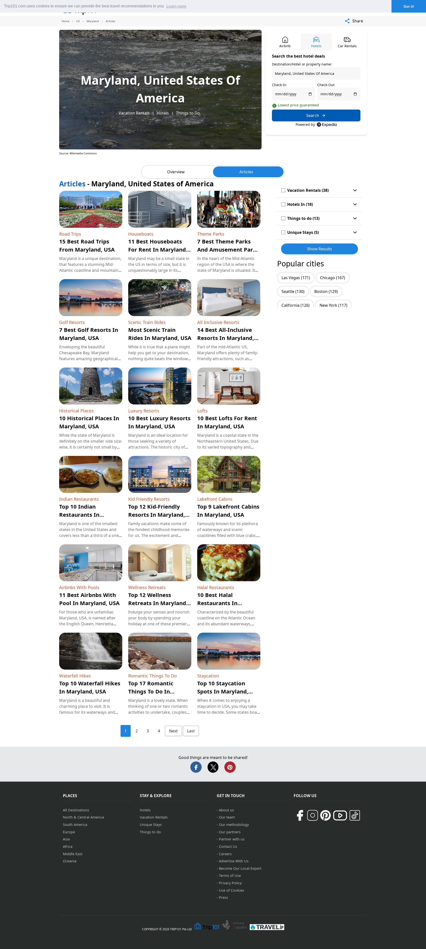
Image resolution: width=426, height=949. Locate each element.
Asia (66, 839)
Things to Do (188, 113)
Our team (227, 817)
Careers (225, 854)
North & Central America (83, 817)
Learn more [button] (176, 6)
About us (226, 810)
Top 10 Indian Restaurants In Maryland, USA (79, 514)
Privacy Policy (230, 883)
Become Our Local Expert (240, 868)
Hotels (163, 113)
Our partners (230, 832)
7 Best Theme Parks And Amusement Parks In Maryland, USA (228, 249)
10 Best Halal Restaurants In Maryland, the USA (222, 603)
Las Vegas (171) (296, 277)
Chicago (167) (332, 277)
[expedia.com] (327, 124)
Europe (69, 832)
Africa (67, 846)
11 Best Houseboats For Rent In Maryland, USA (157, 249)
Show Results (319, 249)
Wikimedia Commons (83, 153)
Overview (176, 172)
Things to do (150, 832)
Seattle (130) (293, 291)
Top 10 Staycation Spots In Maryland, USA (222, 691)
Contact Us (228, 846)
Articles (246, 172)
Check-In (279, 84)
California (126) (296, 305)
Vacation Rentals (134, 113)
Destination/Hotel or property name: (302, 64)
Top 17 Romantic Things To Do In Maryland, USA (150, 691)
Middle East (72, 854)
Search (312, 115)
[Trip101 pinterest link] (325, 815)
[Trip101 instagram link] (312, 815)
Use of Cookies (231, 890)
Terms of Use (230, 875)
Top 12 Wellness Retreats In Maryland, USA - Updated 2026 (158, 603)
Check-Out (326, 84)
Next (173, 731)
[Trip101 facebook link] (300, 815)
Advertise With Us (233, 861)
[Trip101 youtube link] (340, 815)
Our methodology (234, 824)
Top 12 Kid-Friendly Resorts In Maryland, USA (156, 514)
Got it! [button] (409, 6)
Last (191, 731)
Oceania (69, 861)
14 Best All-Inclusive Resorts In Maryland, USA (225, 338)
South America (75, 824)
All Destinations (76, 810)
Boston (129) (326, 291)
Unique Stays (151, 824)
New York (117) (333, 305)
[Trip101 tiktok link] (355, 815)
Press (223, 897)
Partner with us (232, 839)
